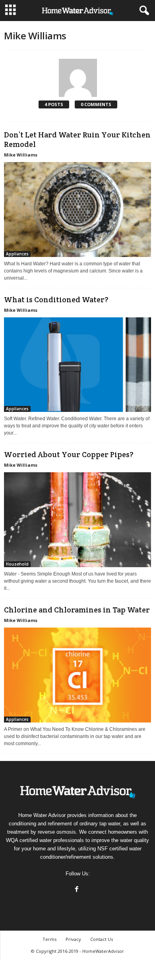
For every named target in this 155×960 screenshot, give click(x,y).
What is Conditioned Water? (56, 299)
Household (17, 564)
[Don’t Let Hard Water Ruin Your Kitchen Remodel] (77, 209)
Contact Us (101, 939)
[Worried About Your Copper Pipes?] (77, 519)
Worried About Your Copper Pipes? (69, 454)
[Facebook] (77, 890)
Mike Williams (20, 155)
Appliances (17, 254)
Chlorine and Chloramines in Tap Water (77, 609)
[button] (142, 10)
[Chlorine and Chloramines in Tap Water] (77, 675)
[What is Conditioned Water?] (77, 364)
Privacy (73, 939)
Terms (49, 939)
